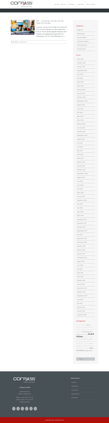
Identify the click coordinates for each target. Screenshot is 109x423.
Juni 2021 (80, 147)
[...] (64, 36)
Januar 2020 (81, 196)
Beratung (85, 336)
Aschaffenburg (83, 334)
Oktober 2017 (81, 227)
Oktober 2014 (81, 292)
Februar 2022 (81, 124)
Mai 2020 (80, 189)
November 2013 (82, 315)
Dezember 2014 (82, 288)
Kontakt (73, 382)
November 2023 (82, 70)
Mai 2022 (80, 112)
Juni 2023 (80, 74)
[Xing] (22, 408)
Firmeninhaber (81, 37)
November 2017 (82, 223)
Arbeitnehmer (86, 348)
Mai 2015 (80, 269)
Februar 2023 (81, 89)
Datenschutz (75, 394)
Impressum (74, 390)
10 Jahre (90, 336)
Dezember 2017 (82, 219)
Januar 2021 (81, 166)
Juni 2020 (80, 185)
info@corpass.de (24, 402)
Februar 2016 (81, 250)
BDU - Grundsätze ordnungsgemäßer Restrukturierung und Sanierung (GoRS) (85, 327)
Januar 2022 (81, 128)
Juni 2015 (80, 265)
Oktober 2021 (81, 131)
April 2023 (80, 82)
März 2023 (80, 85)
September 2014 (82, 295)
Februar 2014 (81, 307)
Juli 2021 (80, 143)
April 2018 (80, 211)
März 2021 (80, 158)
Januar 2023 (81, 93)
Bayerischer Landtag (86, 339)
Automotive (79, 331)
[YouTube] (18, 408)
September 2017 (82, 231)
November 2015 (82, 257)
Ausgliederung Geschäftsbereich (87, 345)
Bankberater (81, 33)
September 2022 (82, 101)
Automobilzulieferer (81, 325)
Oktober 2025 (81, 63)
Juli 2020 (80, 181)
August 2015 (81, 261)
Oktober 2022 (81, 97)
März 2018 (80, 215)
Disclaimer (74, 397)
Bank (87, 325)
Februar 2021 (81, 162)
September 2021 (82, 135)
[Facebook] (13, 408)
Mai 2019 (80, 204)
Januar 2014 (81, 311)
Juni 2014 (80, 299)
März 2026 (80, 59)
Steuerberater (81, 49)
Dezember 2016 (82, 238)
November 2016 (82, 242)
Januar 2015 (81, 284)
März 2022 (80, 120)
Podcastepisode (22, 42)
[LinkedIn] (35, 408)
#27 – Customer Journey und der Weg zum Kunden (22, 27)
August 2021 (81, 139)
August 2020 (81, 177)
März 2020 (80, 192)
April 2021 (80, 154)
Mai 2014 (80, 303)
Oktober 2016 (81, 246)
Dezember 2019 (82, 200)
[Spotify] (26, 408)
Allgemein (80, 30)
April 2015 (80, 273)
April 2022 (80, 116)
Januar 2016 (81, 253)
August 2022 (81, 105)
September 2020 (82, 173)
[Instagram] (31, 408)
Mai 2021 (80, 150)
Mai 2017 (80, 234)
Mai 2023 (80, 78)
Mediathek (74, 386)
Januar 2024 (81, 66)
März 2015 (80, 276)
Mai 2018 (80, 208)
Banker (87, 343)
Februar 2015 (81, 280)
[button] (97, 4)
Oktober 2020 (81, 169)
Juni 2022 (80, 108)
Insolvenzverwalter (83, 41)
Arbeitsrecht (79, 348)
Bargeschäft (88, 350)
